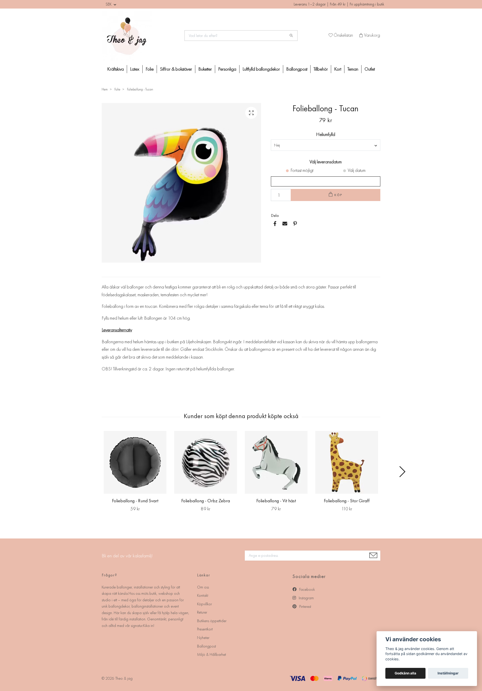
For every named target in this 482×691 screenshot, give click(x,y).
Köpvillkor (204, 604)
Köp (338, 195)
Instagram (306, 598)
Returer (202, 612)
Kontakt (202, 595)
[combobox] (325, 145)
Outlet (370, 69)
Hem (105, 89)
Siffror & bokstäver (176, 69)
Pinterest (304, 606)
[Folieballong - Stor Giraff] (346, 462)
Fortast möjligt (301, 170)
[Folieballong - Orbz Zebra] (205, 462)
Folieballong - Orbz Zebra (205, 501)
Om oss (203, 587)
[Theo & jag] (140, 36)
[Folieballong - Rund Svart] (135, 462)
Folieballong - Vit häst (276, 501)
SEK (109, 4)
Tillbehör (321, 69)
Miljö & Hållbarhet (211, 654)
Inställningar (448, 673)
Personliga (227, 69)
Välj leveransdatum (326, 162)
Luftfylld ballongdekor (261, 69)
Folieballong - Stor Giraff (347, 501)
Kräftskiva (115, 69)
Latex (134, 69)
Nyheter (203, 637)
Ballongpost (296, 69)
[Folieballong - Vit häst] (276, 462)
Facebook (306, 589)
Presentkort (205, 629)
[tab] (108, 273)
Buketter (205, 69)
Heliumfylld (325, 134)
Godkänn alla (405, 673)
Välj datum (357, 170)
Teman (352, 69)
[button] (402, 471)
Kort (337, 69)
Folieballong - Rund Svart (135, 501)
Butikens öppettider (211, 620)
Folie (150, 69)
